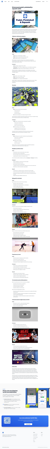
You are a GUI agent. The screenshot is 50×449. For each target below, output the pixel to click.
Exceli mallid (34, 438)
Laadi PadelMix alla (38, 1)
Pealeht (5, 1)
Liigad (12, 1)
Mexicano (32, 157)
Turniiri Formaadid (16, 1)
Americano (28, 157)
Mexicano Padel (35, 435)
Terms (41, 435)
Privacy (42, 434)
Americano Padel (35, 434)
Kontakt (43, 1)
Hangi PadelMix (28, 424)
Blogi (8, 1)
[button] (25, 196)
